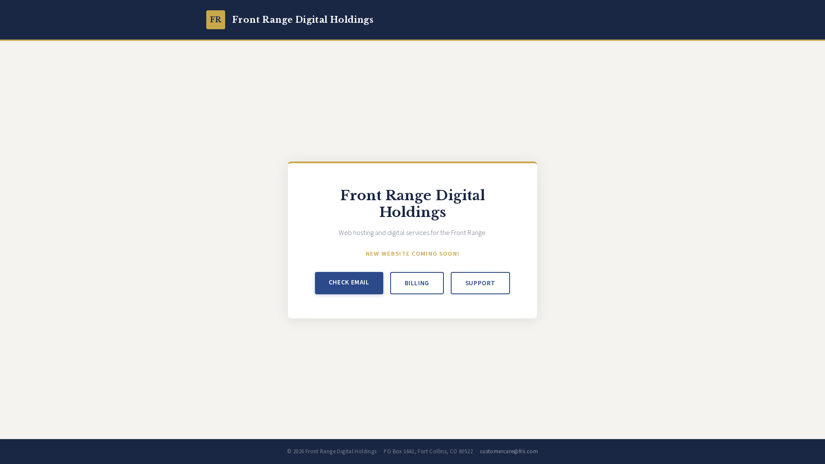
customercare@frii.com (509, 451)
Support (480, 283)
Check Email (349, 282)
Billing (417, 283)
